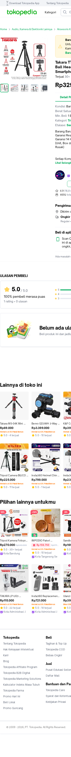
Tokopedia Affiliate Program (20, 667)
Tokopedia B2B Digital (16, 672)
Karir (6, 655)
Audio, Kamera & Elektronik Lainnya (32, 29)
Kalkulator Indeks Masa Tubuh (21, 684)
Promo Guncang (13, 708)
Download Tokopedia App (24, 3)
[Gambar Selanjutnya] (45, 88)
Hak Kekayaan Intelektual (18, 649)
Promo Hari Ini (11, 696)
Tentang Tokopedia (57, 3)
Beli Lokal (9, 702)
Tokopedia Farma (13, 690)
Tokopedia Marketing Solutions (22, 678)
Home (3, 29)
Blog (6, 661)
